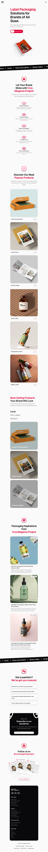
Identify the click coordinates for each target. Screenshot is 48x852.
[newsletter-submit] (33, 733)
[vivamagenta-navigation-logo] (2, 2)
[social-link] (12, 793)
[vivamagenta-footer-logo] (15, 790)
